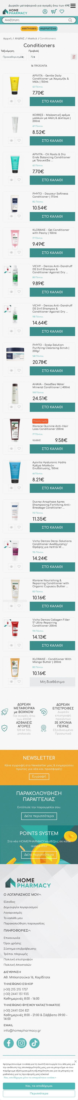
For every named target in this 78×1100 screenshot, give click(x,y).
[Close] (76, 1061)
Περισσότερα (39, 1093)
